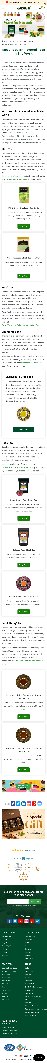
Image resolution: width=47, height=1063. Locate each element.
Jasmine (28, 952)
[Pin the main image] (34, 803)
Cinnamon (29, 939)
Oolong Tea (6, 984)
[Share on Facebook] (12, 803)
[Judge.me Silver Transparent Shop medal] (18, 867)
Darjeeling (6, 936)
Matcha (5, 996)
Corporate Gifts (32, 1012)
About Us (29, 971)
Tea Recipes (30, 958)
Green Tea (6, 977)
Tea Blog (29, 974)
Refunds (28, 1003)
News (27, 977)
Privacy (28, 999)
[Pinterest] (32, 921)
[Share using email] (39, 803)
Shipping (29, 993)
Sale (27, 968)
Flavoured (6, 990)
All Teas (5, 955)
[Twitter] (15, 921)
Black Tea (6, 974)
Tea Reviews (30, 1015)
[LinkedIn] (23, 803)
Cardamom (30, 936)
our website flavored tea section (27, 660)
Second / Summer (10, 1030)
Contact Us (30, 984)
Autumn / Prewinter (10, 1034)
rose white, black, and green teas (18, 467)
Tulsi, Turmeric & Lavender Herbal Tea (20, 325)
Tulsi (27, 943)
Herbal (5, 993)
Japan (4, 952)
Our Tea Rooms (31, 1006)
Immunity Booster (10, 971)
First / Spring (8, 1027)
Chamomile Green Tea (32, 363)
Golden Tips (22, 45)
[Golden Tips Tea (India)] (23, 8)
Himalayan (6, 946)
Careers (28, 981)
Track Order (30, 990)
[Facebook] (9, 921)
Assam (4, 939)
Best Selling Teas (9, 968)
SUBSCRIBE (35, 902)
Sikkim (5, 949)
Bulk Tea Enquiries (33, 987)
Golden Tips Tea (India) (19, 1060)
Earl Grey (6, 999)
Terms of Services (33, 996)
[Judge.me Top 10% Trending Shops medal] (23, 876)
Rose (27, 946)
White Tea (6, 981)
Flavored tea (12, 45)
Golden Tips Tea (28, 133)
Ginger (28, 949)
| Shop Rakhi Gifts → (24, 4)
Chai (4, 987)
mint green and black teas (14, 179)
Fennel (28, 955)
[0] (40, 9)
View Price (24, 430)
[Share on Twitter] (18, 803)
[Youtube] (20, 921)
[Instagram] (28, 803)
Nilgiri (5, 943)
